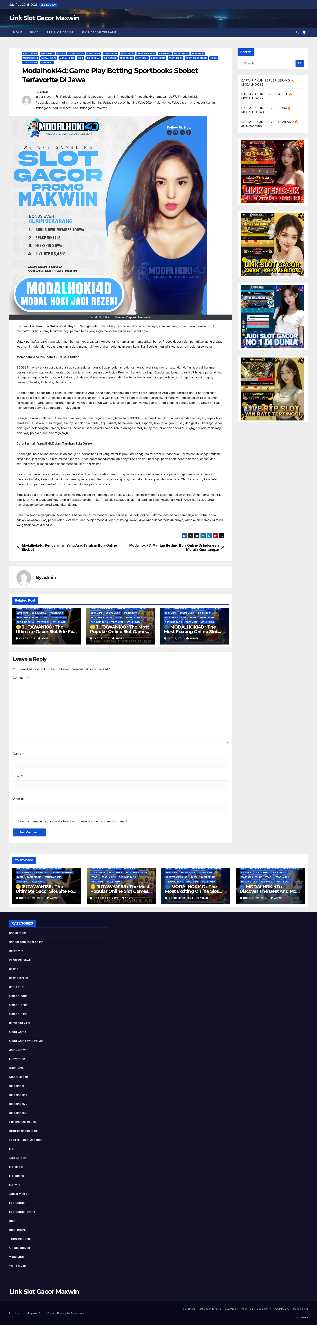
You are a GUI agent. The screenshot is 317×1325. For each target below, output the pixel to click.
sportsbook (175, 58)
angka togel (30, 53)
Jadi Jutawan (18, 1050)
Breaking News (20, 960)
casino (61, 53)
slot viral (142, 58)
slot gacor (110, 58)
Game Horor (18, 1005)
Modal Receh (181, 53)
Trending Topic (25, 622)
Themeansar (78, 1313)
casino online (76, 53)
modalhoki (198, 53)
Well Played (59, 622)
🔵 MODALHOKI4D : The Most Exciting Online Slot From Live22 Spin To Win (191, 631)
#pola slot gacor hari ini (52, 102)
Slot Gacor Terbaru (98, 32)
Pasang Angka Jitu (22, 1122)
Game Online (127, 53)
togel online (30, 63)
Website (18, 799)
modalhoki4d (30, 58)
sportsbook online (196, 58)
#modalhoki (125, 96)
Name (18, 753)
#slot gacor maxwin (93, 108)
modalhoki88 (67, 58)
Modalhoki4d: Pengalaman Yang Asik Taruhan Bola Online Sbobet (69, 547)
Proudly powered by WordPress (27, 1313)
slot (80, 58)
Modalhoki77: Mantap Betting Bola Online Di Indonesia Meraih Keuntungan (174, 547)
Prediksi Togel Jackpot (25, 1140)
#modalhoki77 (166, 96)
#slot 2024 (145, 102)
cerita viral (93, 53)
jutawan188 (17, 1059)
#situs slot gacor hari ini (119, 102)
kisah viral (165, 53)
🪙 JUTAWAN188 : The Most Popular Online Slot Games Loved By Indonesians (119, 631)
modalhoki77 (48, 58)
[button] (297, 32)
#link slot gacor (70, 96)
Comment (21, 677)
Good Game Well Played (26, 1041)
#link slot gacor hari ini (99, 96)
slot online (126, 58)
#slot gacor (180, 102)
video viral (47, 63)
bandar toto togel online (26, 942)
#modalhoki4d (144, 96)
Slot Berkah (93, 58)
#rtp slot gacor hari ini (85, 102)
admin (44, 92)
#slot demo (162, 102)
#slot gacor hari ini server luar (57, 108)
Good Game (17, 1032)
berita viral (47, 53)
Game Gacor (110, 53)
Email (18, 776)
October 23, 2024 (32, 898)
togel (213, 58)
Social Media (158, 58)
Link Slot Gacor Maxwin (44, 18)
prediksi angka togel (23, 1131)
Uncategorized (19, 1248)
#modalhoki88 (188, 96)
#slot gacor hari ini (202, 102)
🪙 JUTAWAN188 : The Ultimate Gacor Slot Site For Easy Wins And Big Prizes (45, 631)
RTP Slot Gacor (60, 32)
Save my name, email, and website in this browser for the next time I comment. (73, 821)
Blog (34, 32)
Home (17, 32)
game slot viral (146, 53)
